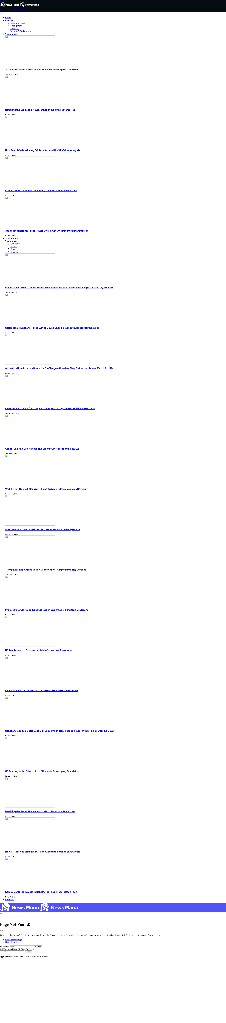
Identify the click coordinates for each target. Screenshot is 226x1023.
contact (9, 900)
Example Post (17, 23)
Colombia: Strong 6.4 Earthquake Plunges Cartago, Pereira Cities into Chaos (50, 408)
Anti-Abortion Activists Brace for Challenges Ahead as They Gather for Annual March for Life (59, 368)
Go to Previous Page (13, 940)
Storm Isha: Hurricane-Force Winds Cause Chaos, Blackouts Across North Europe (52, 328)
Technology (11, 34)
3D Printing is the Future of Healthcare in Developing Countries (41, 69)
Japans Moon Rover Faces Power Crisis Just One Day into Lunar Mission (46, 231)
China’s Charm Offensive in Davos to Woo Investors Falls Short (41, 690)
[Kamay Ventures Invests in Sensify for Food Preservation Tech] (30, 954)
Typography (16, 25)
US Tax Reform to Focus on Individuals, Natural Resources (38, 650)
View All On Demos (20, 31)
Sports (14, 249)
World (13, 246)
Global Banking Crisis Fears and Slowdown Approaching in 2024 (42, 448)
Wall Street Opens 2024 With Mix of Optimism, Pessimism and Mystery (46, 489)
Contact (14, 28)
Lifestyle (15, 243)
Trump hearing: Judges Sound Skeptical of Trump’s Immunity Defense (45, 569)
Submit (28, 952)
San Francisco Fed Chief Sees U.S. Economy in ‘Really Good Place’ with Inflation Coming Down (59, 731)
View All (14, 252)
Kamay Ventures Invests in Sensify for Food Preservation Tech (41, 190)
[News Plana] (39, 911)
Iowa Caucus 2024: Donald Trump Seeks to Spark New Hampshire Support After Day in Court (59, 287)
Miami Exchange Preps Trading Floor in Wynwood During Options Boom (46, 610)
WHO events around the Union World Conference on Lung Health (42, 529)
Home (8, 18)
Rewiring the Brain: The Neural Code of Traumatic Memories (40, 110)
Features (10, 20)
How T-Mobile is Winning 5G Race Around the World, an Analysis (42, 150)
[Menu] (1, 13)
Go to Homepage (12, 942)
